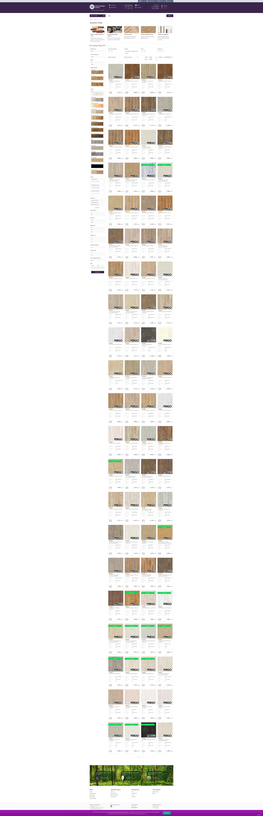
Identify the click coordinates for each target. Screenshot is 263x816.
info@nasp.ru (156, 5)
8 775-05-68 (155, 807)
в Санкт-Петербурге (128, 5)
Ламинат (112, 791)
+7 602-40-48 (155, 806)
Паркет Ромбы (92, 796)
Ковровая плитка (113, 796)
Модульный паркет (93, 798)
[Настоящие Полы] (97, 7)
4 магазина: (113, 5)
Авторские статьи (155, 791)
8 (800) (155, 8)
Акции (165, 7)
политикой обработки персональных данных (119, 812)
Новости (153, 793)
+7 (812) (155, 6)
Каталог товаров (134, 807)
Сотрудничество (134, 793)
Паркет (91, 791)
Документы (133, 796)
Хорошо (167, 813)
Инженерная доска (93, 793)
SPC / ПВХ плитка (114, 793)
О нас (132, 791)
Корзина (165, 5)
